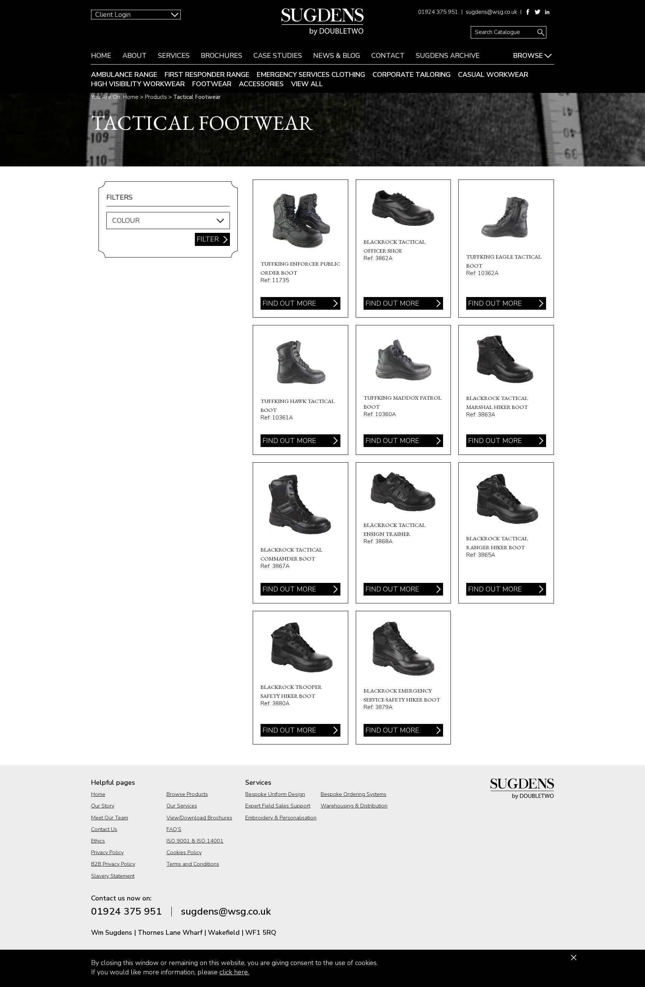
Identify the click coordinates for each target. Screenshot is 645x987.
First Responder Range (207, 74)
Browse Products (187, 794)
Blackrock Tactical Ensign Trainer (403, 533)
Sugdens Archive (448, 55)
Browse (528, 55)
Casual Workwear (493, 74)
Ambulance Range (124, 74)
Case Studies (277, 55)
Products (156, 97)
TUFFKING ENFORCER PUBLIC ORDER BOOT (300, 248)
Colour (126, 220)
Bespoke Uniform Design (275, 794)
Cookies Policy (184, 852)
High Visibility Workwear (138, 83)
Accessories (261, 83)
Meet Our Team (109, 817)
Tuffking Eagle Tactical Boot (506, 248)
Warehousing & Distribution (354, 805)
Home (101, 55)
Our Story (102, 805)
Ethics (98, 840)
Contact (388, 55)
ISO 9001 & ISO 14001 (195, 840)
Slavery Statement (112, 876)
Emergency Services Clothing (311, 74)
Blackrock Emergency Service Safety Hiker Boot (403, 677)
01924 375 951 (438, 12)
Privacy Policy (107, 852)
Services (174, 55)
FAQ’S (173, 829)
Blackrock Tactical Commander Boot (300, 533)
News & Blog (336, 55)
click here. (234, 972)
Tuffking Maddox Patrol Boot (403, 390)
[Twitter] (537, 12)
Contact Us (104, 829)
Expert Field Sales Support (277, 805)
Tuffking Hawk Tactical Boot (300, 390)
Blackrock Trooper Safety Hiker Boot (300, 677)
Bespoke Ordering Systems (353, 794)
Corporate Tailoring (412, 74)
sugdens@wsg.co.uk (491, 12)
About (134, 55)
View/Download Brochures (199, 817)
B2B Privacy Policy (113, 864)
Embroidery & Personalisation (281, 817)
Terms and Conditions (192, 864)
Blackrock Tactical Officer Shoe (403, 248)
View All (307, 83)
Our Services (181, 805)
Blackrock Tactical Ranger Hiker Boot (506, 533)
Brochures (221, 55)
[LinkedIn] (547, 12)
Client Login (113, 14)
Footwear (211, 83)
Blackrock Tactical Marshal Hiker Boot (506, 390)
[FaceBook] (528, 12)
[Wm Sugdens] (322, 21)
